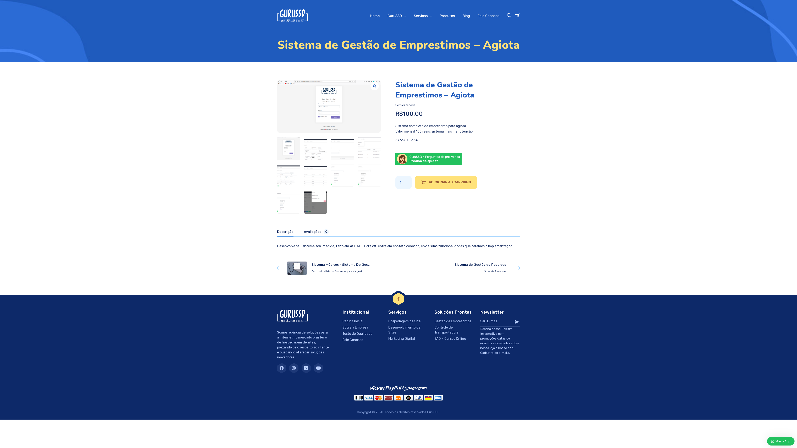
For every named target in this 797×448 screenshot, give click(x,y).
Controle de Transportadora (446, 329)
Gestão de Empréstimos (452, 321)
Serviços (421, 16)
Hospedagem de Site (404, 321)
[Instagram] (293, 368)
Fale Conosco (489, 16)
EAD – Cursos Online (450, 339)
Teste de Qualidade (357, 334)
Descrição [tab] (285, 232)
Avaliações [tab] (315, 232)
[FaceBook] (281, 368)
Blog (466, 16)
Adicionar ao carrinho (450, 182)
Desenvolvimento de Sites (404, 329)
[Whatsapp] (306, 368)
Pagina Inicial (352, 321)
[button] (374, 86)
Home (375, 16)
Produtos (447, 16)
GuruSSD (394, 16)
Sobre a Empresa (355, 327)
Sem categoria (405, 105)
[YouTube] (318, 368)
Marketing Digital (401, 339)
